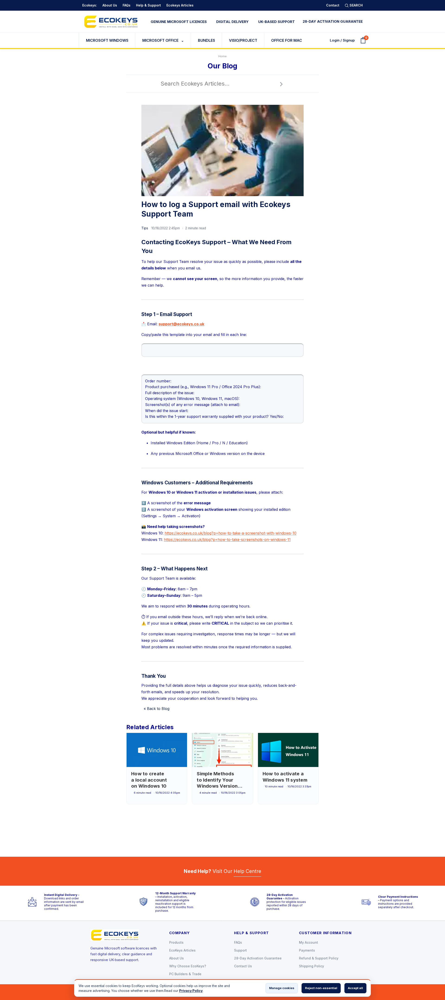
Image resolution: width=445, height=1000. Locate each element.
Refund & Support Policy (318, 958)
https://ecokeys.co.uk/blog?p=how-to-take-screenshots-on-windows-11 (227, 539)
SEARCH (356, 5)
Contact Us (243, 966)
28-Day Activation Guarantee (280, 896)
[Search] (281, 83)
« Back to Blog (156, 708)
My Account (308, 942)
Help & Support (148, 5)
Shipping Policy (311, 966)
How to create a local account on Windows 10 (149, 780)
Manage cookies (281, 988)
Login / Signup (342, 40)
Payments (307, 950)
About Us (109, 5)
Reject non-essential (321, 988)
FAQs (126, 5)
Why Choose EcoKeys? (187, 966)
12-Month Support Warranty (175, 893)
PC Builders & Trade (185, 974)
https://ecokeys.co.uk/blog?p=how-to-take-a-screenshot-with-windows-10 (230, 533)
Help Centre (247, 871)
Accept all (355, 988)
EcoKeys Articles (182, 950)
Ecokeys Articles (180, 5)
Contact (332, 5)
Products (176, 942)
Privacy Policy (191, 991)
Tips (144, 228)
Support (240, 950)
